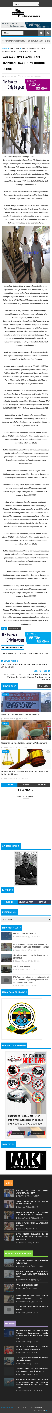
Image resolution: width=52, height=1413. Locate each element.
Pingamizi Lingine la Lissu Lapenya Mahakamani (24, 743)
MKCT (47, 1411)
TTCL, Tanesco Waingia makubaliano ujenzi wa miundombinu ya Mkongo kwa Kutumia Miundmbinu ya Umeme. (31, 979)
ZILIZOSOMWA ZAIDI (26, 902)
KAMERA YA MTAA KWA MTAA (18, 1253)
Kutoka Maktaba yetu (22, 966)
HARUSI (8, 1183)
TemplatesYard (27, 1404)
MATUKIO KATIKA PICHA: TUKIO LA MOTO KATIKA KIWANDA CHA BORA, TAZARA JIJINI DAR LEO (32, 1274)
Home (4, 48)
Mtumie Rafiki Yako (11, 647)
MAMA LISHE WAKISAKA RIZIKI (27, 1285)
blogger (9, 784)
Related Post (9, 686)
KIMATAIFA (10, 1323)
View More (45, 686)
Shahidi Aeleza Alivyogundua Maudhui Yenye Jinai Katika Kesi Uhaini (24, 772)
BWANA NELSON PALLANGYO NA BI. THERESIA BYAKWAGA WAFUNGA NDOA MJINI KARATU (32, 1236)
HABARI (47, 41)
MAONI (42, 902)
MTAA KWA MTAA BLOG (9, 1408)
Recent (9, 902)
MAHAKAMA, (37, 76)
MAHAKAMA (14, 48)
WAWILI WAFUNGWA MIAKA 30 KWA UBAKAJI (20, 714)
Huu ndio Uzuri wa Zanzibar (24, 934)
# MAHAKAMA (14, 628)
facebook (42, 784)
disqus (26, 784)
